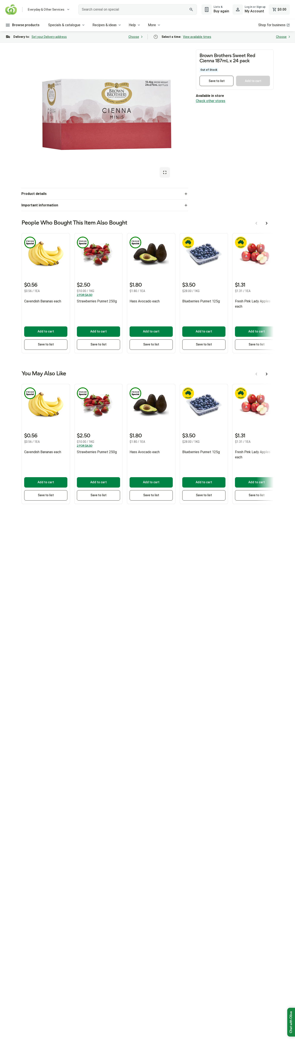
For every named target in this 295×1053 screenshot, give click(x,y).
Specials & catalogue (64, 25)
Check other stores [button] (210, 101)
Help (132, 25)
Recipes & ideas (104, 25)
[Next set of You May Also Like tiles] (266, 374)
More (152, 25)
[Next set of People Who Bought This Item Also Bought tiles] (266, 223)
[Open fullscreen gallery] (165, 172)
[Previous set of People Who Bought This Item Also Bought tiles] (256, 223)
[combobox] (137, 9)
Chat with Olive (291, 1022)
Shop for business (271, 25)
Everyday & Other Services (46, 9)
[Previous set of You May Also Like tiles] (256, 374)
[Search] (191, 9)
